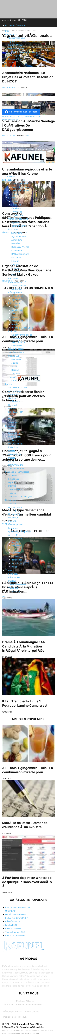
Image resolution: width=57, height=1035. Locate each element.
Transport (13, 377)
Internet (12, 486)
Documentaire (15, 514)
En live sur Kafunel (20, 190)
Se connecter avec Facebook (23, 111)
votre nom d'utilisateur (12, 94)
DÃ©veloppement (20, 254)
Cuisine (14, 549)
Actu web (12, 475)
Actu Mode (16, 538)
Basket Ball (13, 394)
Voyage (15, 566)
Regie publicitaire (16, 59)
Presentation (11, 34)
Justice (14, 363)
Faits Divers (13, 447)
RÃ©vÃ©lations (15, 465)
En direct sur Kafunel (21, 187)
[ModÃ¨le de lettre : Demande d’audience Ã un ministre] (28, 798)
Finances (15, 268)
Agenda (15, 222)
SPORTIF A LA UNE (17, 387)
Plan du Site (14, 55)
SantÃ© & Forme (16, 352)
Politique (12, 331)
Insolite (11, 450)
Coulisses (15, 552)
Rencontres (16, 559)
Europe (14, 317)
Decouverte (10, 500)
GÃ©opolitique (15, 292)
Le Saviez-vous (18, 556)
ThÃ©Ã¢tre (16, 211)
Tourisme (15, 373)
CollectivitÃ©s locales (21, 334)
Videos (8, 570)
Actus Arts (16, 204)
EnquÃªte (12, 521)
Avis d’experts (15, 507)
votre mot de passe (11, 104)
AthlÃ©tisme (14, 401)
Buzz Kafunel (14, 433)
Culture (11, 197)
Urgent (14, 194)
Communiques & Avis (18, 218)
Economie (13, 229)
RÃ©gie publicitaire (12, 1011)
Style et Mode (15, 535)
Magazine (13, 528)
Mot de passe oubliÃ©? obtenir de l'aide (21, 116)
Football (12, 408)
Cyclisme (12, 398)
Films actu (13, 573)
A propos (12, 41)
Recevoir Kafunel (13, 66)
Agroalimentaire (18, 236)
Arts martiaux (14, 391)
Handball (12, 405)
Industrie (15, 271)
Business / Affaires (20, 247)
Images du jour (15, 524)
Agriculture (16, 233)
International (14, 303)
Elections (15, 338)
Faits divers (10, 426)
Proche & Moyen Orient (22, 327)
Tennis (11, 419)
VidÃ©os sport (15, 591)
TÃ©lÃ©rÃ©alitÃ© (17, 584)
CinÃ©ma (16, 208)
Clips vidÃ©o (14, 577)
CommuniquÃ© (18, 226)
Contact (9, 62)
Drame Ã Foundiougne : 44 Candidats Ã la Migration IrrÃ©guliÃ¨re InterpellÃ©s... (25, 646)
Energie (15, 264)
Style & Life (16, 563)
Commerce (16, 250)
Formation (16, 359)
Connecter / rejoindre (15, 25)
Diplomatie (16, 299)
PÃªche (14, 275)
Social (14, 366)
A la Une (12, 180)
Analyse (12, 503)
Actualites (10, 176)
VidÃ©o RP (13, 588)
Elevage (15, 261)
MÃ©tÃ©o (16, 289)
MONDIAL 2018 (15, 412)
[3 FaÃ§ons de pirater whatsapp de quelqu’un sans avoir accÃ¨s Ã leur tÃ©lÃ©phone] (28, 853)
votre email (7, 142)
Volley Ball (13, 422)
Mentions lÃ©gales (25, 1001)
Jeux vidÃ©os (15, 489)
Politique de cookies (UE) (15, 1017)
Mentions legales (16, 48)
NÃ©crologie (14, 454)
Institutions (16, 345)
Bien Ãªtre (16, 545)
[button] (6, 169)
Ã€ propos (8, 1004)
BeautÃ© (15, 243)
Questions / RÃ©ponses (19, 531)
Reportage (13, 517)
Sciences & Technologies (17, 472)
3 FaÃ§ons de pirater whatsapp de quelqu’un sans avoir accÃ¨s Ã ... (27, 882)
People (11, 458)
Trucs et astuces (16, 468)
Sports (8, 384)
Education (13, 278)
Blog (7, 31)
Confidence (13, 440)
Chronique (13, 510)
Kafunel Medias (15, 45)
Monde (14, 324)
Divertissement (15, 443)
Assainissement (18, 285)
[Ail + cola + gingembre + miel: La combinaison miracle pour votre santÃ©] (28, 743)
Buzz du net (14, 436)
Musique (12, 581)
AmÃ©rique (17, 310)
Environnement (15, 282)
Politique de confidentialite (24, 52)
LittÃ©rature (17, 215)
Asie (13, 313)
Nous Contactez (32, 1011)
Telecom (12, 493)
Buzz (10, 429)
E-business (13, 479)
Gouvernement (18, 342)
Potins (11, 461)
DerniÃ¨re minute (19, 183)
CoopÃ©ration (18, 296)
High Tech (13, 482)
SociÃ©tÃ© (14, 356)
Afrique (14, 306)
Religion (15, 370)
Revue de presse (16, 349)
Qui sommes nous (16, 38)
